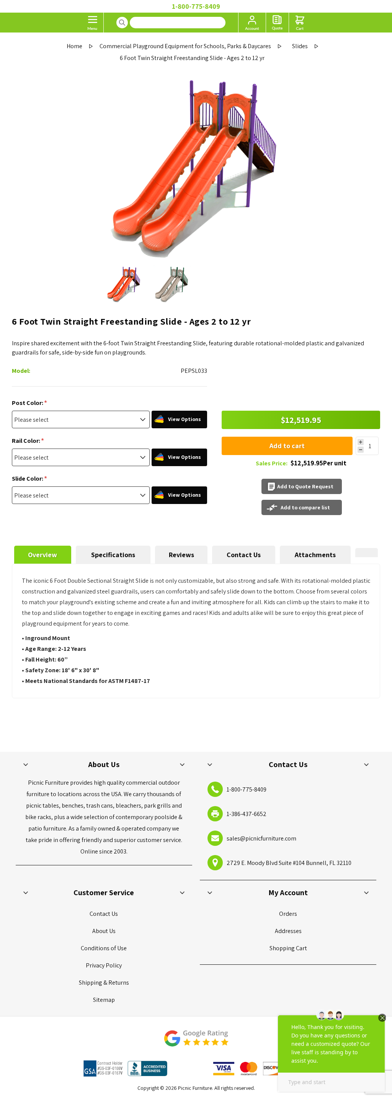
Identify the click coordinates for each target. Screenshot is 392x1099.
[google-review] (196, 1042)
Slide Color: (28, 479)
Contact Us (244, 554)
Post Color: (28, 403)
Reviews (181, 554)
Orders (288, 914)
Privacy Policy (104, 965)
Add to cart (287, 445)
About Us (104, 931)
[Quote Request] (277, 22)
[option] (124, 284)
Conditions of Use (104, 948)
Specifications (113, 554)
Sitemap (104, 1000)
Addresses (288, 931)
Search (122, 22)
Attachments (315, 554)
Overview (42, 554)
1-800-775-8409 (196, 6)
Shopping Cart (288, 948)
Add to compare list (305, 507)
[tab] (43, 555)
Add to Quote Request (305, 486)
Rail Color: (26, 441)
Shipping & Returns (104, 983)
